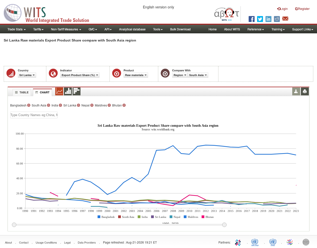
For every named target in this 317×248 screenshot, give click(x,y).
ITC (239, 242)
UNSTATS (273, 242)
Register (304, 8)
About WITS (232, 29)
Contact (23, 242)
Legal (67, 242)
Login (284, 8)
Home (213, 29)
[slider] (119, 225)
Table (24, 92)
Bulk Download (180, 29)
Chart (45, 92)
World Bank (307, 242)
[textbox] (34, 115)
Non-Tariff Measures (65, 29)
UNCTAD (256, 242)
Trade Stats (15, 29)
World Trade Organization (290, 242)
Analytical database (132, 29)
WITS (49, 12)
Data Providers (87, 242)
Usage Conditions (46, 242)
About (8, 242)
